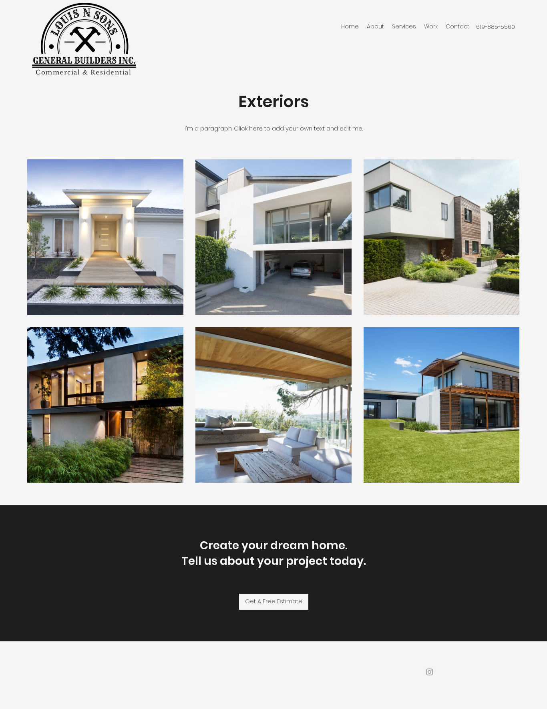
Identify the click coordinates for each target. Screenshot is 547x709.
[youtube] (429, 672)
